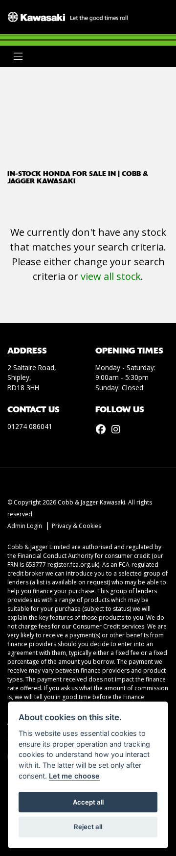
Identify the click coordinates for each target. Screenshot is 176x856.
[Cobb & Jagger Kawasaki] (68, 16)
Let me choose (74, 776)
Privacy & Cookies (76, 526)
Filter (143, 83)
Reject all (88, 827)
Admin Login (24, 526)
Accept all (88, 802)
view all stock (111, 276)
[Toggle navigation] (18, 57)
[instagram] (118, 429)
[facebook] (103, 429)
